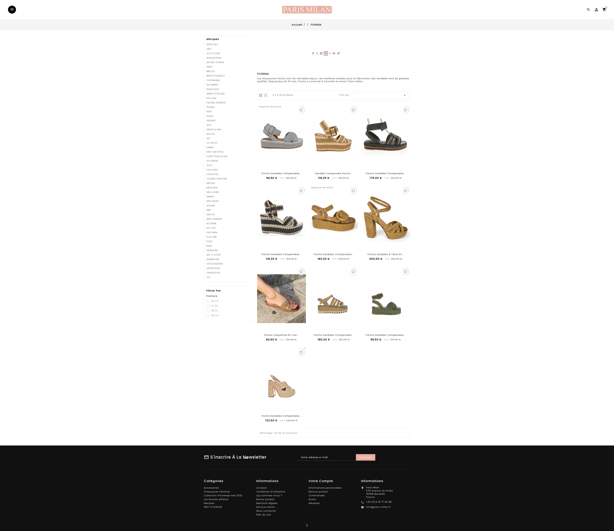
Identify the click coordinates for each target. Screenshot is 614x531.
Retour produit (265, 499)
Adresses (314, 503)
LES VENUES (212, 160)
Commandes (317, 495)
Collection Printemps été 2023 (223, 495)
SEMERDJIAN (212, 259)
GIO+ (209, 125)
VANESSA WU (213, 272)
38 (214, 310)
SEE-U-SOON (213, 254)
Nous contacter (266, 510)
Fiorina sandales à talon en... (386, 254)
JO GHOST (212, 142)
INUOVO (210, 134)
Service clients (265, 507)
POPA (209, 241)
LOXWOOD (212, 174)
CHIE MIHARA (213, 80)
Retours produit (318, 491)
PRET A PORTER (213, 507)
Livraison (261, 487)
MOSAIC (210, 205)
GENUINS (210, 120)
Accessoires (211, 487)
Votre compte (321, 481)
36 (214, 301)
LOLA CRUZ (212, 169)
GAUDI (209, 116)
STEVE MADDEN (214, 263)
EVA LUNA (211, 98)
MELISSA (210, 183)
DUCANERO (212, 84)
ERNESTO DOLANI (215, 93)
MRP (208, 210)
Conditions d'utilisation (270, 491)
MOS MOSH (212, 201)
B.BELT (209, 66)
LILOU (209, 165)
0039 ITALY (212, 44)
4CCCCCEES (213, 53)
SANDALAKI (212, 250)
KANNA (209, 147)
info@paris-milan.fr (378, 507)
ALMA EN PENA (213, 57)
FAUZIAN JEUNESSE (216, 102)
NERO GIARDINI (214, 219)
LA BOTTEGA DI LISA (216, 156)
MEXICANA (211, 187)
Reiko (209, 245)
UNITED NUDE (213, 268)
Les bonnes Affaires (216, 499)
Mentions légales (267, 503)
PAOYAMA (211, 232)
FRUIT (209, 111)
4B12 (208, 49)
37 (214, 305)
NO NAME (211, 223)
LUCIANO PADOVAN (216, 178)
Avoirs (312, 499)
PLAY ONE (211, 236)
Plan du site (263, 514)
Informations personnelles (325, 487)
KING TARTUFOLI (215, 151)
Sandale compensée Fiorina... (333, 173)
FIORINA (210, 107)
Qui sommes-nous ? (269, 495)
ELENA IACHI (212, 89)
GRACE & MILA (214, 129)
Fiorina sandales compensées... (281, 173)
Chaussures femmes (217, 491)
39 (215, 315)
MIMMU (210, 196)
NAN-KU (210, 214)
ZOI (208, 277)
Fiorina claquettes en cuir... (281, 335)
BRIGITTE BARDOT (215, 75)
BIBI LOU (210, 71)
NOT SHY (211, 228)
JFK (208, 138)
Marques (212, 39)
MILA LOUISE (212, 192)
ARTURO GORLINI (215, 62)
